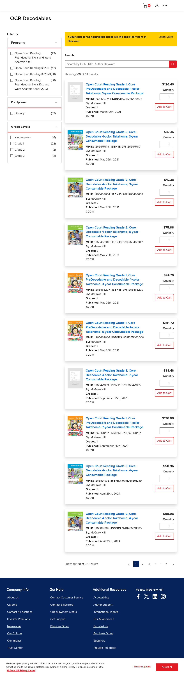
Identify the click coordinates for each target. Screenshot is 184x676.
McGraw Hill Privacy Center (21, 670)
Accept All (167, 667)
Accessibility (101, 597)
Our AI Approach (103, 619)
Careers (12, 604)
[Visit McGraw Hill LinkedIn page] (155, 596)
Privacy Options (142, 667)
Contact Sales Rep (61, 604)
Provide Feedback (104, 647)
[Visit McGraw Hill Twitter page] (146, 596)
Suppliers (99, 640)
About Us (13, 597)
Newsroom (14, 626)
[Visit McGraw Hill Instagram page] (163, 596)
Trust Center (15, 647)
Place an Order (59, 626)
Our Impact (14, 640)
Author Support (102, 604)
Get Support (57, 619)
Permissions (100, 626)
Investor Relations (18, 619)
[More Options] (165, 5)
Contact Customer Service (66, 597)
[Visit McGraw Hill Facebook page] (138, 596)
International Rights (105, 611)
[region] (92, 667)
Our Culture (14, 633)
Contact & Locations (19, 611)
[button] (157, 5)
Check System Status (63, 611)
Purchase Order (103, 633)
